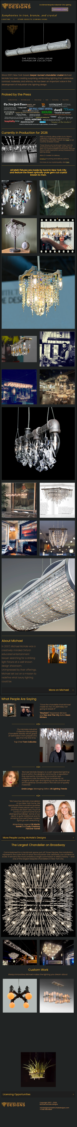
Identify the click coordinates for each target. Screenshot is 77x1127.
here (67, 140)
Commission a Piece (60, 9)
